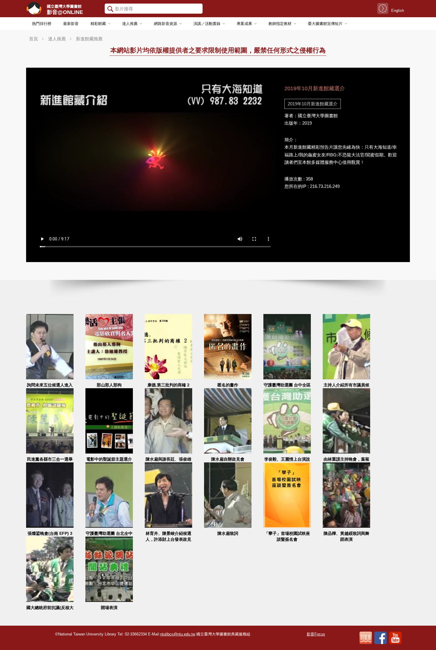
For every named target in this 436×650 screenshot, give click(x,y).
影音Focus (316, 634)
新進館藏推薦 (89, 38)
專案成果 (244, 23)
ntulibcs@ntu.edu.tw (177, 634)
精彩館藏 (98, 23)
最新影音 (71, 23)
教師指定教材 (280, 23)
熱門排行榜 (41, 23)
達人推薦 (130, 23)
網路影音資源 (165, 23)
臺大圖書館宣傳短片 (325, 23)
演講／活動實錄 (206, 23)
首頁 (33, 38)
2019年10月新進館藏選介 (313, 103)
